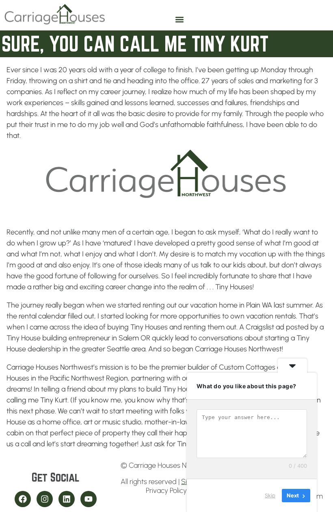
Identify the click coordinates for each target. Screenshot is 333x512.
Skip (270, 495)
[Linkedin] (66, 499)
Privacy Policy (166, 490)
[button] (179, 19)
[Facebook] (23, 499)
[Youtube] (88, 499)
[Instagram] (45, 499)
